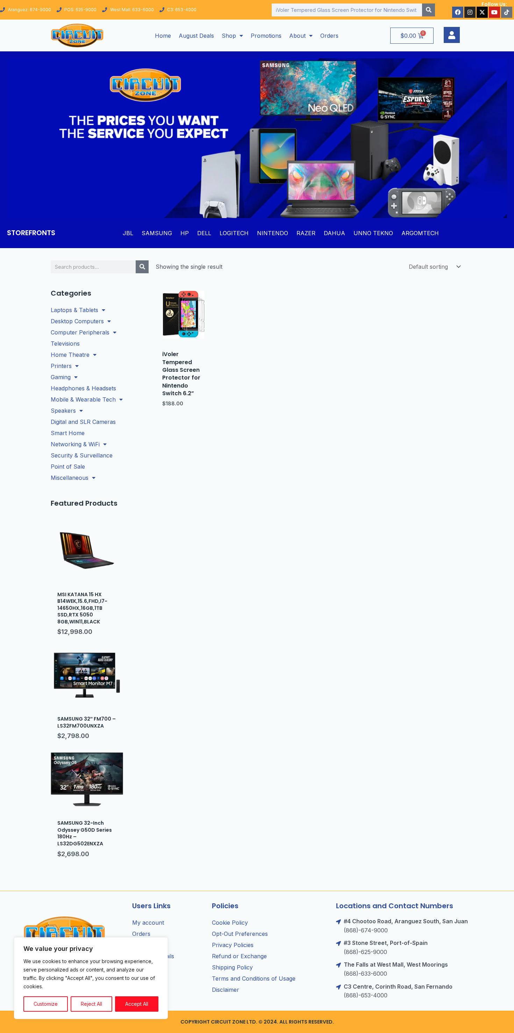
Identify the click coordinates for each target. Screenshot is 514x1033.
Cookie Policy (230, 922)
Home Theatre (70, 354)
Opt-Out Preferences (240, 933)
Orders (329, 35)
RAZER (306, 233)
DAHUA (334, 233)
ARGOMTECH (420, 233)
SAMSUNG (157, 233)
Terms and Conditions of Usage (253, 978)
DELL (204, 233)
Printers (61, 365)
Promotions (266, 35)
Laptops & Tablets (74, 309)
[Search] (428, 9)
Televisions (65, 343)
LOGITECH (234, 233)
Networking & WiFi (75, 444)
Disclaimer (225, 989)
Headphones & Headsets (83, 388)
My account (148, 922)
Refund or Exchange (239, 956)
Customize (46, 1004)
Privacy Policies (233, 944)
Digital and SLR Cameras (83, 421)
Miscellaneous (69, 477)
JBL (128, 233)
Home (163, 35)
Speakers (63, 410)
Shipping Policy (232, 967)
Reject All (91, 1004)
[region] (91, 978)
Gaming (61, 377)
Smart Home (68, 432)
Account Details (153, 956)
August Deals (196, 35)
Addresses (146, 944)
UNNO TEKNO (373, 233)
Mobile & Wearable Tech (83, 399)
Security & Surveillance (82, 455)
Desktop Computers (77, 321)
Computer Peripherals (80, 332)
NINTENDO (272, 233)
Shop (229, 35)
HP (184, 233)
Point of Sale (68, 466)
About (297, 35)
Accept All (136, 1004)
